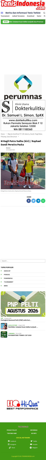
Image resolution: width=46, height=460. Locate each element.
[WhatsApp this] (43, 201)
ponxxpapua (8, 278)
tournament (8, 282)
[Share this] (29, 201)
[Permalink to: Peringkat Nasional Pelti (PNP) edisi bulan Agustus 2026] (23, 304)
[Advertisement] (23, 48)
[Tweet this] (33, 201)
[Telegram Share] (38, 201)
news (6, 286)
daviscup (7, 271)
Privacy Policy (12, 430)
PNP (2, 318)
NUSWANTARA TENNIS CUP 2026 (19, 335)
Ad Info (33, 433)
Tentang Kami (12, 433)
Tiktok (13, 448)
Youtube (35, 444)
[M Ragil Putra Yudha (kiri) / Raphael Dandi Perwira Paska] (23, 171)
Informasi (33, 430)
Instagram (13, 444)
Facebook (13, 441)
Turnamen (11, 333)
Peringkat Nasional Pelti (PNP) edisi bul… (16, 320)
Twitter (35, 441)
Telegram (35, 448)
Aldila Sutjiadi (12, 325)
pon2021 (7, 274)
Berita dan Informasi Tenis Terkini (22, 12)
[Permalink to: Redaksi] (3, 149)
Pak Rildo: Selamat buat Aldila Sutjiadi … (23, 327)
